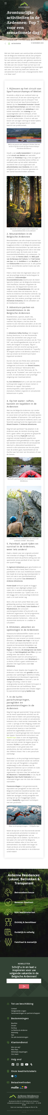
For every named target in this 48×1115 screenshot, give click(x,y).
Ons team (14, 1054)
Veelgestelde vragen (18, 1011)
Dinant (13, 1026)
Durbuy (14, 1028)
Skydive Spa (11, 737)
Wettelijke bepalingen (19, 1052)
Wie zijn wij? (15, 1047)
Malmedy (14, 1032)
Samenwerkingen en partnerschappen (25, 1013)
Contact (14, 1009)
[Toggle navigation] (5, 3)
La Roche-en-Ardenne (19, 1030)
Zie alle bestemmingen (19, 1037)
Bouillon (14, 1023)
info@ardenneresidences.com (15, 1103)
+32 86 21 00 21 (30, 1103)
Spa (12, 1035)
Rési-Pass (14, 1049)
